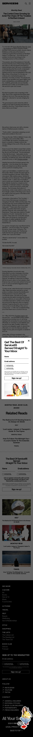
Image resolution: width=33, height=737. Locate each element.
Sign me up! (16, 378)
